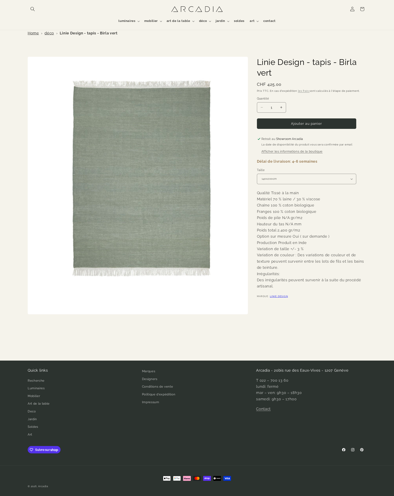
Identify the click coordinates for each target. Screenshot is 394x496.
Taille (261, 170)
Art (30, 434)
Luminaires (36, 388)
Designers (149, 379)
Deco (32, 411)
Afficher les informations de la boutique (292, 151)
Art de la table (39, 403)
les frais (304, 90)
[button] (33, 9)
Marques (148, 371)
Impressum (150, 402)
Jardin (32, 419)
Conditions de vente (157, 386)
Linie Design (279, 296)
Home (33, 33)
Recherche (36, 380)
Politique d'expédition (158, 394)
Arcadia (43, 486)
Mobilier (34, 396)
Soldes (33, 427)
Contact (263, 409)
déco (49, 33)
